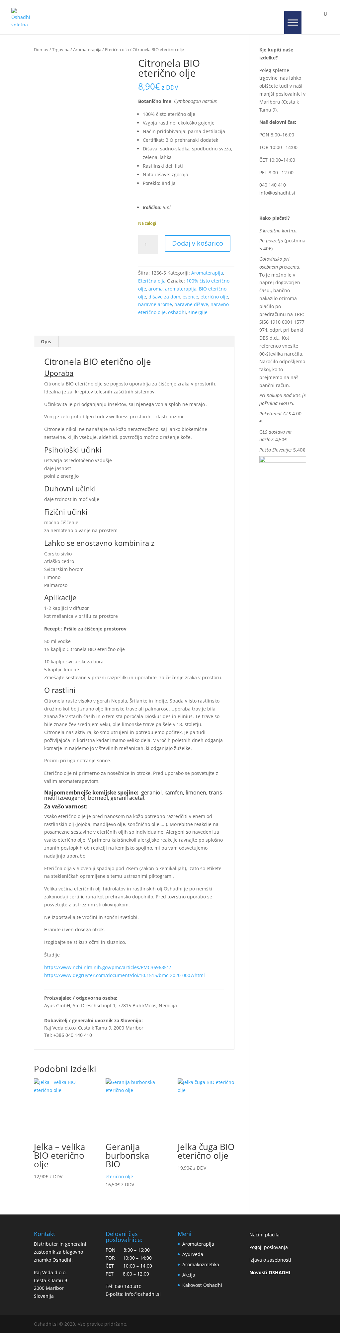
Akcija (188, 1275)
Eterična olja (117, 49)
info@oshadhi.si (277, 193)
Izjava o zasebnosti (270, 1260)
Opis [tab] (46, 341)
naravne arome (155, 304)
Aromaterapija (87, 49)
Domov (41, 49)
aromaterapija (181, 289)
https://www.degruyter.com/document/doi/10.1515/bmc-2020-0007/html (124, 975)
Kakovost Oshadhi (202, 1285)
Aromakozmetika (200, 1264)
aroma (155, 289)
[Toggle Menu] (293, 22)
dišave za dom (164, 296)
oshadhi (177, 312)
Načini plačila (264, 1234)
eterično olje (214, 296)
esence (190, 296)
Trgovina (60, 49)
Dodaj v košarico (197, 243)
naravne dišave (191, 304)
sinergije (198, 312)
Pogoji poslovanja (268, 1247)
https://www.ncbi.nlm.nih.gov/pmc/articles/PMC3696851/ (107, 967)
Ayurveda (192, 1254)
